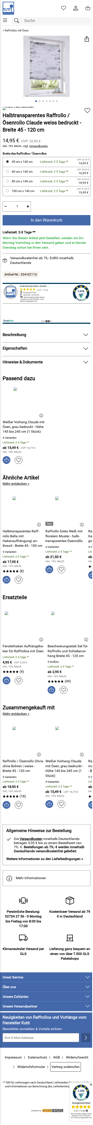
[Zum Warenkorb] (87, 8)
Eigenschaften (15, 348)
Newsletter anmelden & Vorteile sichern (32, 1029)
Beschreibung (14, 335)
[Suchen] (18, 20)
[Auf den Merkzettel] (87, 110)
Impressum (13, 1057)
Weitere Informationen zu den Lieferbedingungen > (44, 859)
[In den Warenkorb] (6, 460)
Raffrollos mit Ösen (17, 30)
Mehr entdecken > (16, 484)
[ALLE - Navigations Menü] (5, 20)
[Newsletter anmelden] (85, 1037)
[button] (86, 39)
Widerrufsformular (31, 1067)
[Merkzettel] (63, 8)
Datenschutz (37, 1057)
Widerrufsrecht (77, 1057)
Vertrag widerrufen (65, 1067)
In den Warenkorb (47, 220)
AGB (56, 1057)
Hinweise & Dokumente (23, 362)
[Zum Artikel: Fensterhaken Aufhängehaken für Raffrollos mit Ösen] (24, 626)
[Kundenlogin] (75, 8)
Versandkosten (38, 146)
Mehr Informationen (31, 878)
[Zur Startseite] (8, 8)
